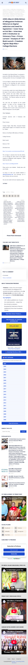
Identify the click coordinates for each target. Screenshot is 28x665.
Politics (8, 9)
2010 (5, 408)
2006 (5, 419)
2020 (5, 380)
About (13, 659)
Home (4, 9)
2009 (5, 411)
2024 (5, 369)
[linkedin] (8, 531)
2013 (5, 400)
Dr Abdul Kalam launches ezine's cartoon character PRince (17, 439)
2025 (5, 366)
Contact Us (18, 659)
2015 (5, 394)
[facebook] (8, 528)
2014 (5, 397)
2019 (5, 383)
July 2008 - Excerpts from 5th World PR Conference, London (16, 476)
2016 (5, 391)
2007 (5, 417)
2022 (5, 374)
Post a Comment (7, 278)
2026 (5, 363)
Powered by (10, 558)
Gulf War (8, 192)
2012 (5, 403)
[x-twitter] (20, 528)
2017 (5, 389)
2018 (5, 386)
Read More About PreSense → (14, 314)
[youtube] (8, 535)
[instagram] (20, 531)
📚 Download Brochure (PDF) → (13, 352)
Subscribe (14, 554)
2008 (5, 414)
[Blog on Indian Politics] (20, 535)
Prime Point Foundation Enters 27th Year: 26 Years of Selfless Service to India (17, 484)
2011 (5, 405)
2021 (5, 377)
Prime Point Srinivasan (14, 235)
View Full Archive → (14, 423)
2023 (5, 372)
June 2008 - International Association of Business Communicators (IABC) (15, 470)
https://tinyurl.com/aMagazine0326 (10, 163)
